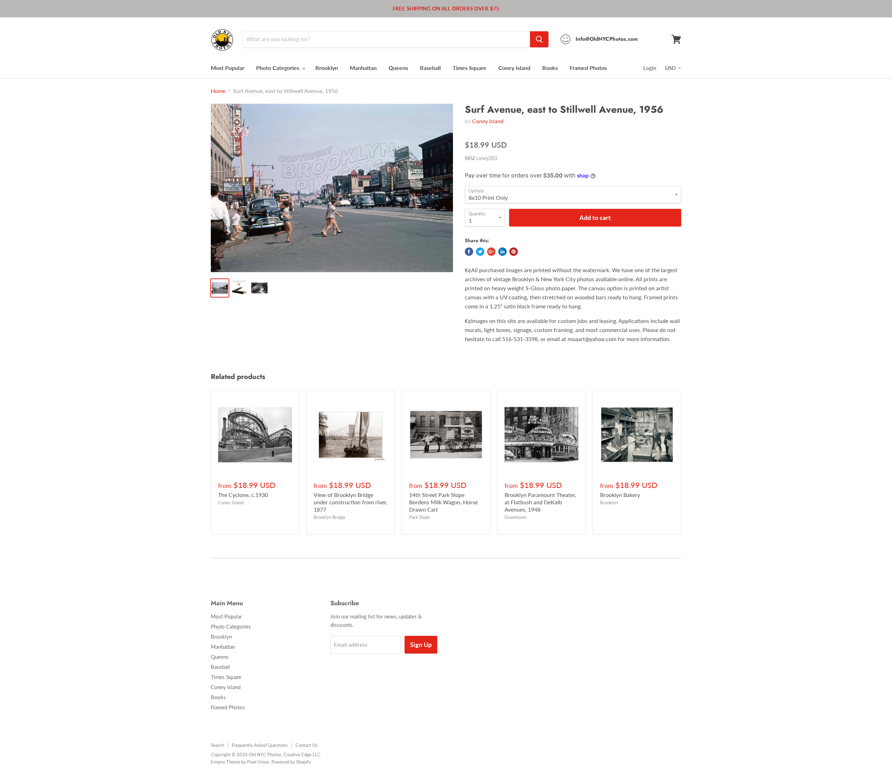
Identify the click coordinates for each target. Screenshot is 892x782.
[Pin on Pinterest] (513, 251)
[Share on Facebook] (469, 251)
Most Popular (227, 67)
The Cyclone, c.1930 (243, 494)
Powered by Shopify (291, 762)
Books (550, 67)
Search (217, 745)
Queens (398, 67)
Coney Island (514, 67)
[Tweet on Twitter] (480, 251)
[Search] (539, 39)
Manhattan (363, 67)
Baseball (430, 67)
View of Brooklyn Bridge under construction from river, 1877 (350, 502)
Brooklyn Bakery (620, 494)
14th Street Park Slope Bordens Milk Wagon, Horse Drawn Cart (443, 502)
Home (218, 91)
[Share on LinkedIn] (502, 251)
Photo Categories (278, 67)
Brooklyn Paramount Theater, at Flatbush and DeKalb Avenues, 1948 (540, 502)
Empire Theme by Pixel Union (240, 762)
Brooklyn (326, 67)
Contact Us (306, 745)
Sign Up (421, 644)
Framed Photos (588, 67)
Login (649, 68)
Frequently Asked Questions (260, 745)
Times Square (469, 67)
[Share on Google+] (491, 251)
